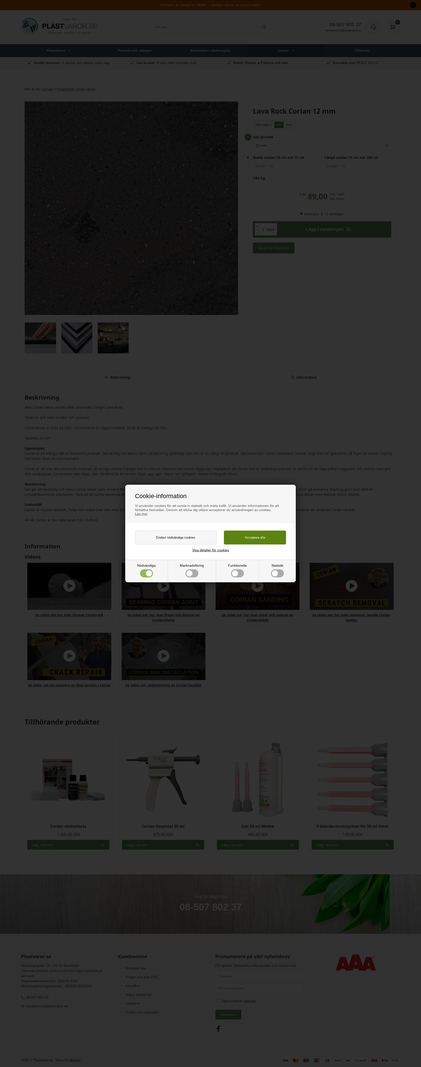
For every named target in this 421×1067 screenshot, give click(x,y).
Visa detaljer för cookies (210, 550)
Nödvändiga (146, 565)
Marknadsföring (192, 565)
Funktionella (237, 565)
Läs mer (141, 514)
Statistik (277, 565)
